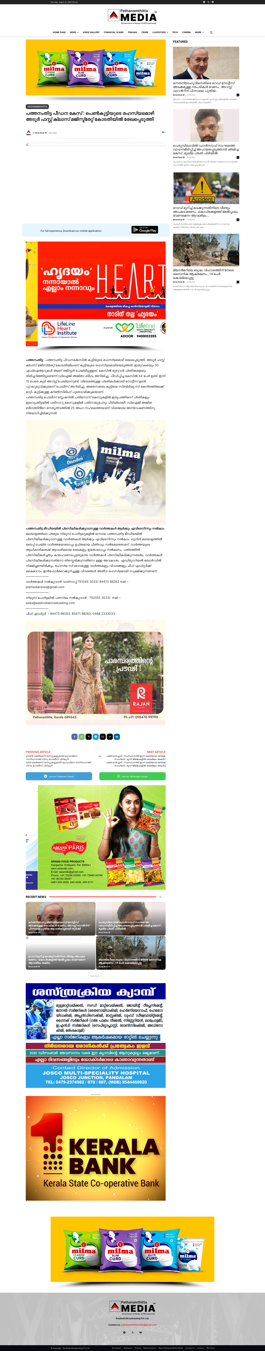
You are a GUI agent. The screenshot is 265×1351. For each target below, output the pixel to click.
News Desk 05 (34, 932)
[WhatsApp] (82, 737)
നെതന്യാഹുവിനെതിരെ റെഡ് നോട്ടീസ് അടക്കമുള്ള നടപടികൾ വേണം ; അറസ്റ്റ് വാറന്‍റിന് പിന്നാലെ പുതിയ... (203, 87)
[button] (211, 32)
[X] (208, 2)
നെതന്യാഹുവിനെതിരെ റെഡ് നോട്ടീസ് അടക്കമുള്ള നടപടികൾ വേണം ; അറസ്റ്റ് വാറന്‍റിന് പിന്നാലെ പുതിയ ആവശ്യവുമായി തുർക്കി (58, 925)
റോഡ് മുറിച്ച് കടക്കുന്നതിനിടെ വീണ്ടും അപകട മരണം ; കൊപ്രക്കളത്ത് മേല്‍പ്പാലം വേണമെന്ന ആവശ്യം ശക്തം (56, 959)
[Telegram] (204, 2)
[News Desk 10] (29, 133)
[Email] (103, 737)
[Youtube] (212, 2)
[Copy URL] (110, 737)
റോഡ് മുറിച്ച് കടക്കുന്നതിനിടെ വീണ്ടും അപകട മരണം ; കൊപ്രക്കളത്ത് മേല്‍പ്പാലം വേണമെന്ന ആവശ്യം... (205, 211)
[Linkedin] (117, 737)
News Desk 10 (40, 133)
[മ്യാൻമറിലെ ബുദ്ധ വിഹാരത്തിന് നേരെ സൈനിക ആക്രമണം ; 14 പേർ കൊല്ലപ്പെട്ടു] (131, 957)
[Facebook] (74, 737)
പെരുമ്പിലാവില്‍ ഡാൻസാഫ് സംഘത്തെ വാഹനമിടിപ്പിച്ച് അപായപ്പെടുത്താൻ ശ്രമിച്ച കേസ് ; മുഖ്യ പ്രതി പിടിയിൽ (130, 925)
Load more (94, 976)
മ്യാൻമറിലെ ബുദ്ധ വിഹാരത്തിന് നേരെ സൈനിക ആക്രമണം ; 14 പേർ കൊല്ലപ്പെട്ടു (130, 961)
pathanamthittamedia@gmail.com (139, 1324)
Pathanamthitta (37, 106)
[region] (96, 70)
